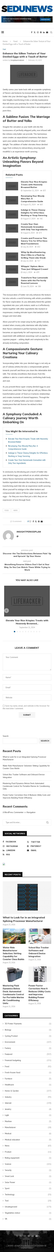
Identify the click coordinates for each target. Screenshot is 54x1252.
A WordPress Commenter (13, 812)
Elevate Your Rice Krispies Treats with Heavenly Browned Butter (34, 185)
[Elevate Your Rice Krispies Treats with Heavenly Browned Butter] (12, 186)
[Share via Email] (42, 521)
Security (28, 1170)
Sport (28, 1188)
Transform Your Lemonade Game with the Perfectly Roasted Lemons (34, 280)
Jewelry (28, 1109)
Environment (28, 1042)
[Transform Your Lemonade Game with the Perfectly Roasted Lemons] (12, 282)
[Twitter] (35, 32)
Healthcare (28, 1084)
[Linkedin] (44, 32)
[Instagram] (38, 32)
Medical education (28, 1139)
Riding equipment (28, 1158)
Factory (28, 1048)
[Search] (51, 32)
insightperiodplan (17, 60)
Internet (28, 1103)
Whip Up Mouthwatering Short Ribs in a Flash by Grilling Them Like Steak (33, 255)
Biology (28, 1029)
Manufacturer (28, 1127)
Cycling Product (28, 1036)
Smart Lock (28, 1176)
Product (28, 1152)
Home (5, 41)
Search (5, 736)
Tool (28, 1200)
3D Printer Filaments (28, 1023)
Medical (28, 1133)
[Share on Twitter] (36, 521)
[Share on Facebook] (33, 521)
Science (28, 1164)
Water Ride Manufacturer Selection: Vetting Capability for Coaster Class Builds (13, 953)
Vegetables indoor (28, 1213)
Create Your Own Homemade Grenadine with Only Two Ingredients (34, 227)
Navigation (31, 812)
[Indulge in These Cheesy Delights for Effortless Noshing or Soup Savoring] (12, 214)
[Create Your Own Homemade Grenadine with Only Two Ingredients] (12, 228)
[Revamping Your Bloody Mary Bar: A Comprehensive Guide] (12, 200)
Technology (28, 1194)
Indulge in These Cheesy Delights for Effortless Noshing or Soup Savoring (34, 213)
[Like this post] (30, 521)
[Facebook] (31, 32)
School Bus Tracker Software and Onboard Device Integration (39, 952)
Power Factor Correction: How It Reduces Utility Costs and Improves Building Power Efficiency (26, 796)
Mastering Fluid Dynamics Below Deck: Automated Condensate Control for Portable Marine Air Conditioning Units (26, 786)
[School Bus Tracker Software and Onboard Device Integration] (40, 936)
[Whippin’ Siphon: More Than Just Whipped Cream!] (12, 269)
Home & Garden (28, 1091)
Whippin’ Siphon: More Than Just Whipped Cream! (34, 267)
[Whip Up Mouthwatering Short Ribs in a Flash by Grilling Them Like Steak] (12, 256)
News (15, 510)
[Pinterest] (41, 32)
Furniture (28, 1078)
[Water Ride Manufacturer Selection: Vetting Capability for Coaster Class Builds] (14, 936)
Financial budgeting (28, 1060)
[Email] (47, 32)
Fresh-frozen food (28, 1072)
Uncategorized (28, 1206)
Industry (28, 1097)
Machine (28, 1121)
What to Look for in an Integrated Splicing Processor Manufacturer (24, 919)
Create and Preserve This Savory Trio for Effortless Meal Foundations (34, 241)
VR (28, 1219)
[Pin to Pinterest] (39, 521)
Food (15, 41)
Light (28, 1115)
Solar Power (28, 1182)
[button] (6, 610)
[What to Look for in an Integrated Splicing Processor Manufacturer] (27, 897)
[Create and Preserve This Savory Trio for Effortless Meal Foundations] (12, 242)
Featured (28, 1054)
